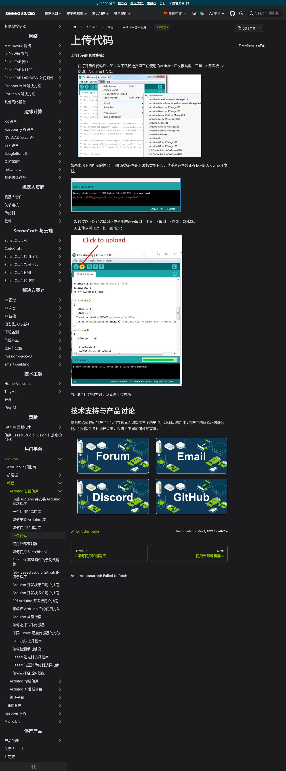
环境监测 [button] (11, 332)
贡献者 (151, 3)
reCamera (12, 169)
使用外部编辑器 (25, 543)
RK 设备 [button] (10, 121)
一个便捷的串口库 (27, 511)
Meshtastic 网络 (17, 45)
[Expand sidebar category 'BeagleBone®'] (60, 153)
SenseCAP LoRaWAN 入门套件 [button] (29, 77)
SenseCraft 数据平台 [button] (21, 264)
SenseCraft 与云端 (33, 231)
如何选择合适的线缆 (29, 673)
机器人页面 (33, 187)
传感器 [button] (9, 213)
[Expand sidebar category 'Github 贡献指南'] (60, 427)
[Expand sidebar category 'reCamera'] (60, 169)
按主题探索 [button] (75, 13)
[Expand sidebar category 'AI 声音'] (60, 308)
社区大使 (136, 3)
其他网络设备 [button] (15, 101)
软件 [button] (8, 221)
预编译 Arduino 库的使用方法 (36, 608)
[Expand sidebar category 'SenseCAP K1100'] (60, 69)
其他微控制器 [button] (15, 26)
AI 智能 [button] (10, 316)
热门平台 (33, 449)
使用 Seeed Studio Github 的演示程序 (36, 574)
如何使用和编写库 (27, 527)
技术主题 (33, 374)
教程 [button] (10, 483)
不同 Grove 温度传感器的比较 (36, 632)
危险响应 (11, 340)
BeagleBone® (15, 153)
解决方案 (31, 290)
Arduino (11, 459)
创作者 (122, 3)
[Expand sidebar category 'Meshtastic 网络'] (60, 45)
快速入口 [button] (51, 13)
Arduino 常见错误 (27, 616)
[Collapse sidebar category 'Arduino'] (60, 459)
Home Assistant (17, 383)
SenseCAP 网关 (16, 61)
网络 (33, 36)
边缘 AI (10, 407)
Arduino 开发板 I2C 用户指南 (36, 592)
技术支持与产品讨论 (252, 45)
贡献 (33, 417)
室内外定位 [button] (13, 348)
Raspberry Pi (15, 713)
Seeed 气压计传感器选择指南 (36, 665)
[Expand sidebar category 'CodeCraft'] (60, 248)
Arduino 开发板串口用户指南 (36, 584)
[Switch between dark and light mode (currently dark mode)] (241, 13)
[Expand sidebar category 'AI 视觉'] (60, 300)
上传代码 (20, 535)
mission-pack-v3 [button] (18, 356)
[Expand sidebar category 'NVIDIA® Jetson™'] (60, 137)
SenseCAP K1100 (18, 69)
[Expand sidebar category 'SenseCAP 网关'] (60, 61)
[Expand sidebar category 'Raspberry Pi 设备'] (60, 129)
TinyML (10, 391)
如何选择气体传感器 (29, 624)
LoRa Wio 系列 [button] (16, 53)
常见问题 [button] (98, 13)
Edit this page (87, 531)
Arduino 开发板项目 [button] (26, 689)
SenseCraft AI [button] (15, 240)
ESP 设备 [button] (11, 145)
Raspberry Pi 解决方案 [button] (22, 85)
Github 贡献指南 (17, 427)
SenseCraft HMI (17, 272)
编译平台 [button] (17, 697)
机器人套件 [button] (13, 196)
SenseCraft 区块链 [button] (19, 280)
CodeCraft (13, 248)
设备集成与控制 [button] (16, 324)
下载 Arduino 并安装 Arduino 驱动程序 (36, 501)
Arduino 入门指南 (21, 467)
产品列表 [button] (11, 740)
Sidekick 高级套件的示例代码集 (36, 562)
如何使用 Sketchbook (30, 551)
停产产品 (33, 731)
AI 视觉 (10, 300)
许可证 (9, 756)
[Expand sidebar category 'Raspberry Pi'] (60, 713)
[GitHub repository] (232, 13)
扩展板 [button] (12, 475)
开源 (8, 399)
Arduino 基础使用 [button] (24, 491)
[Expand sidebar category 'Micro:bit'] (60, 721)
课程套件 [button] (14, 705)
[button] (175, 13)
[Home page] (75, 27)
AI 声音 (10, 308)
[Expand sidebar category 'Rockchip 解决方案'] (60, 93)
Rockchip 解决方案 (19, 93)
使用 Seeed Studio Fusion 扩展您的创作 (33, 437)
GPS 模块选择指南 (27, 641)
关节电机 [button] (11, 205)
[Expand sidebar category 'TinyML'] (60, 391)
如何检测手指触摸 (27, 649)
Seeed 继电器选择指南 (31, 657)
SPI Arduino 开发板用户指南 (35, 600)
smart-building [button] (16, 364)
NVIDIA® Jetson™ (19, 137)
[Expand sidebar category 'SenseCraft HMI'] (60, 272)
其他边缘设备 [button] (15, 177)
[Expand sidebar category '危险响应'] (60, 340)
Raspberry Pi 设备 (19, 129)
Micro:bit (12, 721)
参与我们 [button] (120, 13)
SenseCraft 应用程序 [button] (21, 256)
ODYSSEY (12, 161)
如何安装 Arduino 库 (29, 519)
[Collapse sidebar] (33, 766)
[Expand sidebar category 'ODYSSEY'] (60, 161)
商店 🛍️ (197, 13)
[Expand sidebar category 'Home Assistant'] (60, 383)
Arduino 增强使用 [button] (24, 681)
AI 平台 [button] (215, 13)
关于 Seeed (13, 748)
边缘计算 (33, 112)
